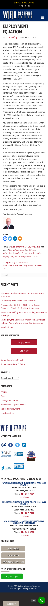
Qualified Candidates (22, 253)
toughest (14, 256)
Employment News (9, 400)
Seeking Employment (10, 408)
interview (31, 250)
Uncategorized (7, 413)
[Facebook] (5, 238)
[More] (20, 238)
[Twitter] (10, 238)
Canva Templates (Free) (12, 360)
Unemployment (26, 256)
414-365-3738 (27, 532)
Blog (13, 246)
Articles (4, 391)
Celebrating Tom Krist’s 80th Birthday (18, 300)
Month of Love (7, 327)
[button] (13, 548)
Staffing (6, 256)
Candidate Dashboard (24, 3)
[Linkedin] (15, 238)
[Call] (41, 600)
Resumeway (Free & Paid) (13, 364)
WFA (35, 256)
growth (23, 250)
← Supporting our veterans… (16, 262)
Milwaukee (7, 253)
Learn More (24, 497)
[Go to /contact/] (3, 445)
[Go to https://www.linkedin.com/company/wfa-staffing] (24, 445)
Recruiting (37, 253)
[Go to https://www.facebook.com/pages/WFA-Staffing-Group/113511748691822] (10, 445)
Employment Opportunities (28, 246)
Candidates (14, 250)
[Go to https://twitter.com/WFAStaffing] (17, 445)
